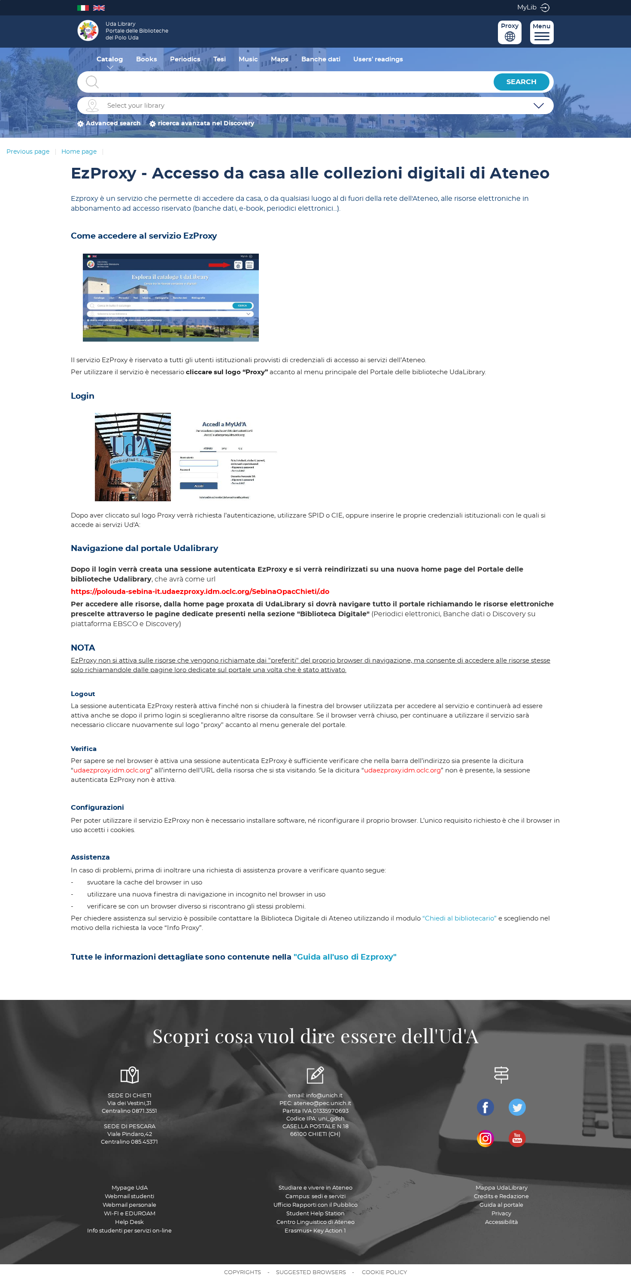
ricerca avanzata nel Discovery (206, 124)
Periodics (185, 59)
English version (101, 7)
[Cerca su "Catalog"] (283, 82)
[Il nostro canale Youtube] (517, 1138)
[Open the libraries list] (538, 105)
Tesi (219, 59)
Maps (279, 59)
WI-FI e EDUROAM (129, 1214)
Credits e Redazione (501, 1196)
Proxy (510, 26)
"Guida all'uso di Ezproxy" (345, 957)
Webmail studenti (129, 1196)
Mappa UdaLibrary (502, 1188)
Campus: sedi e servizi (315, 1196)
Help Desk (129, 1222)
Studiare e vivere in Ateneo (315, 1188)
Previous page (27, 152)
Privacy (501, 1214)
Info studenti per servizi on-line (129, 1231)
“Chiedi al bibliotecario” (459, 918)
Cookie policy (384, 1272)
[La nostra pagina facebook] (485, 1107)
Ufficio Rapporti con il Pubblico (315, 1205)
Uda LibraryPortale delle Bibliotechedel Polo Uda (137, 30)
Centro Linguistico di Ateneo (315, 1222)
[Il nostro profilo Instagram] (485, 1138)
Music (248, 59)
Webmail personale (129, 1205)
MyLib (527, 7)
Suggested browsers (311, 1272)
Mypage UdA (130, 1188)
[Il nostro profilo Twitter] (517, 1107)
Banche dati (320, 59)
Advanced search (113, 124)
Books (146, 59)
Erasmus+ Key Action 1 (315, 1231)
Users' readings (378, 59)
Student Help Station (315, 1214)
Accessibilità (501, 1222)
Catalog (110, 59)
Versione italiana (85, 7)
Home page (79, 152)
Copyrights (242, 1272)
